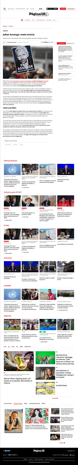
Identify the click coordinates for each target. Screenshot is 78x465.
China (33, 20)
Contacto (31, 459)
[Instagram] (10, 454)
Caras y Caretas (8, 403)
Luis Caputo (49, 20)
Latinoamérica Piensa (34, 403)
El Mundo (11, 26)
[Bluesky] (14, 454)
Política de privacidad (39, 459)
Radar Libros (28, 346)
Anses (54, 20)
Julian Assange (8, 144)
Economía (32, 8)
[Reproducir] (47, 8)
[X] (12, 454)
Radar (21, 346)
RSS (74, 451)
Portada (5, 26)
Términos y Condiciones (49, 459)
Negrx (25, 403)
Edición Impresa (11, 8)
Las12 (13, 346)
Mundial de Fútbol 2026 (20, 8)
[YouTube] (15, 454)
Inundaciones (27, 20)
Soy (17, 346)
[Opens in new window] (65, 455)
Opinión (21, 144)
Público (43, 403)
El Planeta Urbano (18, 403)
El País (27, 8)
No (9, 346)
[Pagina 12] (39, 14)
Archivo (25, 459)
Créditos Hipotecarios (40, 20)
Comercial (70, 451)
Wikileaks (15, 144)
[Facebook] (9, 454)
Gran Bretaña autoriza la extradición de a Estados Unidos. (25, 81)
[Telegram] (17, 454)
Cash (5, 346)
